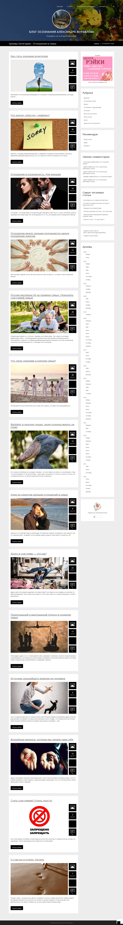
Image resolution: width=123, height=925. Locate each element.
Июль (87, 273)
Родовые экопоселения (90, 236)
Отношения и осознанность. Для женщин (36, 174)
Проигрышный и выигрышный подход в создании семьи (41, 616)
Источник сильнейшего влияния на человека (38, 678)
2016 (84, 366)
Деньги (86, 104)
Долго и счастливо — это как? (29, 553)
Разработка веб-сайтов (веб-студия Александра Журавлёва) (94, 231)
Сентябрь (89, 276)
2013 (84, 423)
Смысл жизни (88, 117)
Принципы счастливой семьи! (92, 208)
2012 (84, 435)
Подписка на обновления (86, 6)
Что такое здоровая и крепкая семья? (33, 360)
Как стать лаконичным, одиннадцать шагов (95, 180)
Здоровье (87, 98)
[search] (113, 6)
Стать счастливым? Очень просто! (31, 800)
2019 (84, 312)
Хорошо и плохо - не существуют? (93, 219)
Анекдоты (87, 146)
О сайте (69, 6)
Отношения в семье (90, 101)
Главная (96, 43)
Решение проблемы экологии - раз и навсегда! (97, 211)
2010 (84, 476)
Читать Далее (16, 103)
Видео (86, 142)
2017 (84, 350)
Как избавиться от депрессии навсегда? (95, 200)
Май (87, 270)
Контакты (102, 6)
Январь (88, 254)
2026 (84, 252)
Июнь (87, 257)
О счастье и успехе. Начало (27, 859)
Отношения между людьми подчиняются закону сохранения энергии (40, 235)
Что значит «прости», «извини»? (30, 115)
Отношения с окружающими (92, 107)
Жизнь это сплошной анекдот (103, 176)
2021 (84, 283)
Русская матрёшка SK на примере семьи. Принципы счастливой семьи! (42, 296)
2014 (84, 397)
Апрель (88, 371)
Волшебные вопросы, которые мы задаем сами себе (42, 739)
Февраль (88, 286)
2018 (84, 318)
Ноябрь (88, 279)
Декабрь (88, 292)
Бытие (86, 120)
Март (87, 267)
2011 (84, 464)
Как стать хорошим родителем (29, 56)
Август (88, 302)
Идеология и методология (92, 123)
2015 (84, 378)
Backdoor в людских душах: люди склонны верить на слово (42, 426)
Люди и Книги (88, 139)
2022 (84, 261)
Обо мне (60, 6)
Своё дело (87, 110)
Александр (86, 162)
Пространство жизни (90, 114)
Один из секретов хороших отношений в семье (39, 494)
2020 (84, 296)
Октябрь (88, 343)
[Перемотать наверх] (118, 922)
